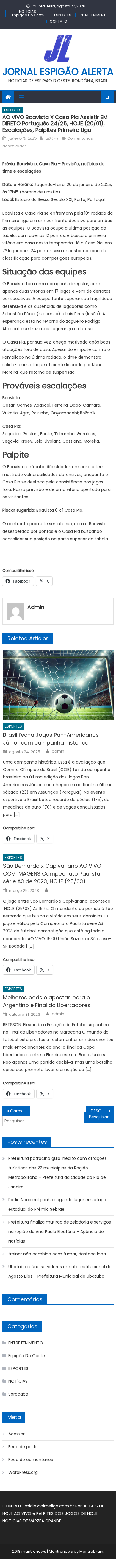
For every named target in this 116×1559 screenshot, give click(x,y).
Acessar (16, 1434)
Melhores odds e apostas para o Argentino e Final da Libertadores (46, 1001)
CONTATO (58, 21)
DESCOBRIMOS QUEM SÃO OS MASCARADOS (102, 1111)
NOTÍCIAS (27, 11)
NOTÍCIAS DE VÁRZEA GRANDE (31, 1521)
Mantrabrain (91, 1551)
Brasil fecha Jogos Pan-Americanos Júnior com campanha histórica (51, 738)
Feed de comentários (30, 1460)
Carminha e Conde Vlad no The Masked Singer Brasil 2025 (20, 1111)
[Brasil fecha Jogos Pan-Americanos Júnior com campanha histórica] (58, 685)
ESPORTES (62, 15)
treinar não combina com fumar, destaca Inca (57, 1254)
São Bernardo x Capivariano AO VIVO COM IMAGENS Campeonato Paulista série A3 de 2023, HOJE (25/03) (52, 873)
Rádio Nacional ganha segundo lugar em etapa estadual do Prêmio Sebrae (57, 1204)
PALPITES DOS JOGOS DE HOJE (67, 1513)
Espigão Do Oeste (28, 15)
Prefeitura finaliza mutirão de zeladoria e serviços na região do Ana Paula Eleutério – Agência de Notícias (59, 1231)
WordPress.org (23, 1472)
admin (51, 138)
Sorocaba (18, 1394)
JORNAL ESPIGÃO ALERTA (58, 71)
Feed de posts (22, 1447)
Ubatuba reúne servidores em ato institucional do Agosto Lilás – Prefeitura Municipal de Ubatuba (60, 1271)
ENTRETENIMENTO (93, 15)
